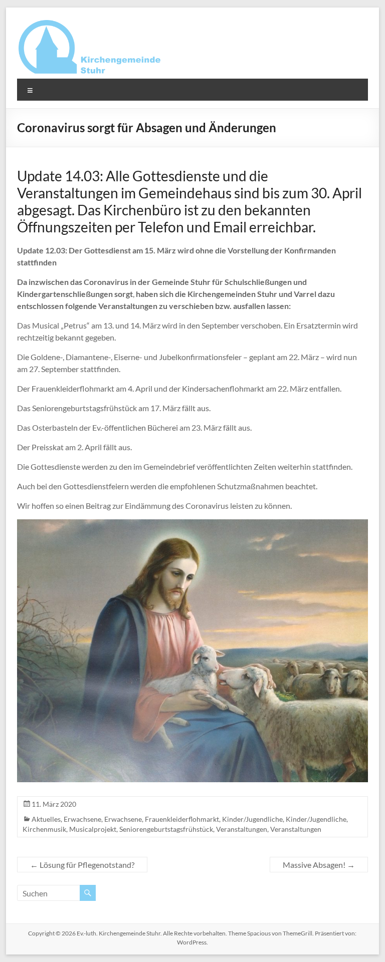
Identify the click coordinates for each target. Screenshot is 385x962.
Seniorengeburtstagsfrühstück (166, 829)
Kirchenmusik (44, 829)
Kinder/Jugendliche (252, 819)
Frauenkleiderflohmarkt (182, 819)
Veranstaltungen (241, 829)
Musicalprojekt (92, 829)
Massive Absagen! (319, 864)
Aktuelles (46, 819)
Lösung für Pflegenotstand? (82, 864)
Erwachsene (82, 819)
